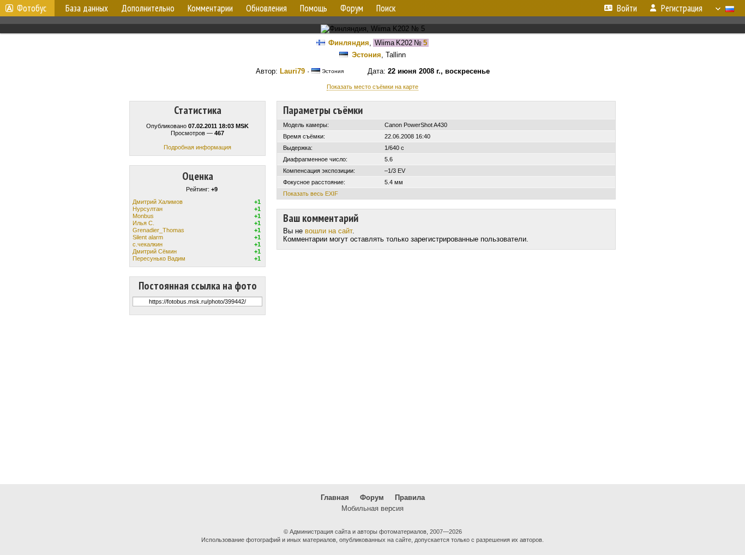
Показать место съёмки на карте (372, 86)
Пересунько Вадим (159, 258)
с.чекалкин (148, 244)
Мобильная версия (372, 508)
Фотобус (31, 8)
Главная (335, 497)
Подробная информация (197, 147)
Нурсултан (148, 209)
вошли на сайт (328, 231)
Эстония (366, 55)
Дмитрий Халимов (158, 201)
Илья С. (143, 223)
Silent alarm (148, 237)
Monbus (143, 216)
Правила (410, 497)
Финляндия (348, 43)
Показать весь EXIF (310, 193)
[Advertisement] (372, 399)
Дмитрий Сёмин (155, 251)
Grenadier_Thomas (158, 230)
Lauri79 (292, 71)
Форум (372, 497)
